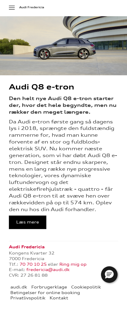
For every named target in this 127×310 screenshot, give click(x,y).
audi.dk (18, 287)
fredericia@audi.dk (48, 269)
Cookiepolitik (86, 287)
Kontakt (59, 298)
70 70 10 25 (33, 264)
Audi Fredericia (31, 7)
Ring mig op (73, 264)
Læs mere (27, 222)
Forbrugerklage (49, 287)
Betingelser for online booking (45, 292)
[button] (109, 274)
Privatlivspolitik (27, 298)
